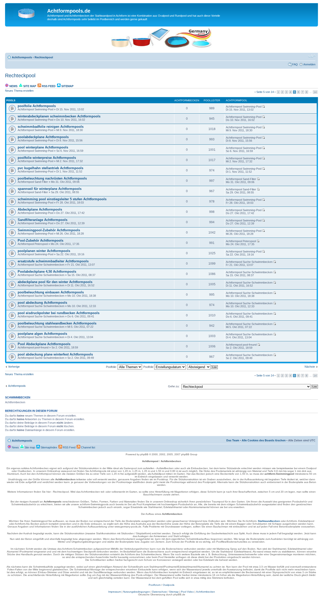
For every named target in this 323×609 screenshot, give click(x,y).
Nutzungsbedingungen (136, 591)
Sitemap (67, 86)
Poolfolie (148, 366)
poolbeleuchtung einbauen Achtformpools (51, 292)
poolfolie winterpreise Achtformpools (47, 158)
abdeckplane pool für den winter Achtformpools (55, 282)
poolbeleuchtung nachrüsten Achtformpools (52, 178)
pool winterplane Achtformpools (43, 147)
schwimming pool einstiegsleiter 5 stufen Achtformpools (62, 199)
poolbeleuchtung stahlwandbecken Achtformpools (57, 323)
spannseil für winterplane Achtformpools (50, 189)
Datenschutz (159, 591)
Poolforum (154, 584)
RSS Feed (48, 86)
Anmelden (309, 64)
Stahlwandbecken (269, 521)
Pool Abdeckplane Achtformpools (44, 344)
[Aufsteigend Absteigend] (202, 366)
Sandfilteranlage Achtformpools (42, 220)
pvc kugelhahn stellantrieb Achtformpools (50, 168)
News (13, 86)
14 (315, 92)
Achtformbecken (205, 591)
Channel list (87, 447)
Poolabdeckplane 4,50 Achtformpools (47, 271)
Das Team (232, 440)
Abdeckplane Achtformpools (40, 209)
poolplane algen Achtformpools (42, 334)
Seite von (265, 91)
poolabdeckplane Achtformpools (43, 137)
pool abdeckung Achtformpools (42, 302)
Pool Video (187, 591)
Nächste (310, 366)
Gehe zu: (173, 386)
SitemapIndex (48, 447)
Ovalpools (168, 584)
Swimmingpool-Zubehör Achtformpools (49, 230)
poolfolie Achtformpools (37, 106)
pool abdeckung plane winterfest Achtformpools (55, 354)
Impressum (114, 591)
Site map (29, 86)
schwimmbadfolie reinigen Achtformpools (51, 127)
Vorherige (14, 366)
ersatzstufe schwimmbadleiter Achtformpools (53, 261)
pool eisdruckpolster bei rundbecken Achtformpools (58, 313)
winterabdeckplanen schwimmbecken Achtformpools (59, 116)
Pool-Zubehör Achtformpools (40, 240)
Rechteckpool (44, 57)
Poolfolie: (112, 366)
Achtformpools (22, 57)
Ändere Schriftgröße (311, 56)
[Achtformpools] (26, 12)
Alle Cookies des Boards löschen (264, 440)
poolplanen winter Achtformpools (44, 251)
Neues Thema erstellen (19, 90)
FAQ (295, 64)
